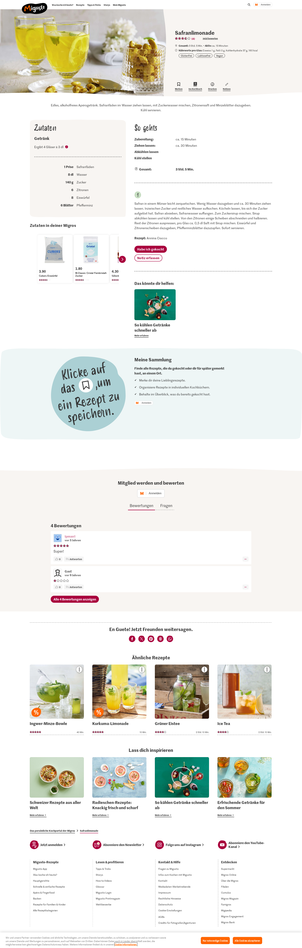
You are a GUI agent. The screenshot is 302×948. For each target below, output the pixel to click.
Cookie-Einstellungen (170, 910)
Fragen (166, 505)
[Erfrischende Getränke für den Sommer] (244, 787)
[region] (151, 940)
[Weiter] (122, 259)
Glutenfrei (186, 55)
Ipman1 (70, 536)
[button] (57, 538)
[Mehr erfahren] (155, 330)
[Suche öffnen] (249, 4)
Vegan (219, 55)
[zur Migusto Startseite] (35, 5)
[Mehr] (245, 559)
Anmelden (266, 4)
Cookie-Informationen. (126, 944)
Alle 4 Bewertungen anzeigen (74, 599)
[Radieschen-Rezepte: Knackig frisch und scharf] (119, 787)
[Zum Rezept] (57, 700)
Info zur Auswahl (66, 147)
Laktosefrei (204, 55)
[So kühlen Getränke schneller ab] (182, 787)
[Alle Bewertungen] (183, 38)
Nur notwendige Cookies (215, 940)
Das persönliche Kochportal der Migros (52, 830)
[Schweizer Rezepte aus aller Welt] (57, 787)
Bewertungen (141, 505)
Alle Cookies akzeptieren (247, 940)
